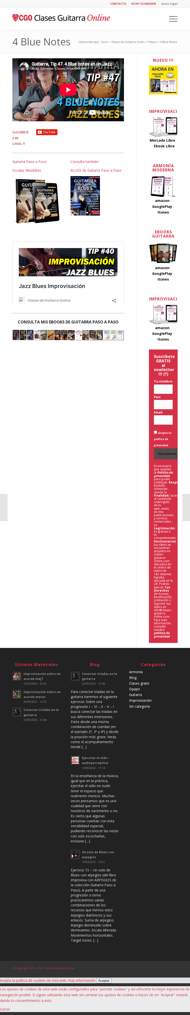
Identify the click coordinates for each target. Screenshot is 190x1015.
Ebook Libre (164, 146)
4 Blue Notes (41, 41)
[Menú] (171, 19)
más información (81, 980)
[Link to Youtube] (159, 967)
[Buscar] (159, 19)
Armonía (136, 671)
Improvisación (140, 700)
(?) (165, 374)
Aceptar (103, 981)
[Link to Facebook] (151, 967)
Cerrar (5, 1009)
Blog (133, 677)
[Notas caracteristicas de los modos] (186, 507)
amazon (162, 200)
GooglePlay (162, 206)
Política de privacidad (163, 474)
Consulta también (85, 161)
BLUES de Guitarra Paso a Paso (96, 170)
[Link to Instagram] (166, 967)
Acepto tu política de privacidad (162, 439)
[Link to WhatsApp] (174, 967)
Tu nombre (163, 381)
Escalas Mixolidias (26, 170)
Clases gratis (139, 683)
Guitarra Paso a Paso (29, 161)
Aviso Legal (169, 3)
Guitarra (135, 694)
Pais (157, 397)
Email (158, 412)
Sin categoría (139, 706)
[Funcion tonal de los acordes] (4, 507)
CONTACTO (118, 3)
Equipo (134, 689)
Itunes (163, 212)
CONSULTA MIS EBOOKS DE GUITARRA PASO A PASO (68, 322)
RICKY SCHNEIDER (143, 3)
